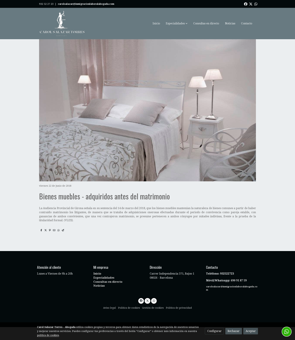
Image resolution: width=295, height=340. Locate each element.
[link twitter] (250, 3)
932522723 (227, 273)
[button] (176, 23)
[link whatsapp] (255, 3)
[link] (62, 23)
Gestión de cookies (153, 307)
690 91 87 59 (239, 280)
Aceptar (251, 331)
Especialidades (103, 277)
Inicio (97, 273)
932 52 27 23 (46, 4)
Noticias (99, 285)
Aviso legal (109, 307)
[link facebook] (245, 3)
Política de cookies (129, 307)
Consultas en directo (107, 281)
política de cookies (48, 335)
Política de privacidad (179, 307)
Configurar (214, 331)
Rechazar (234, 331)
